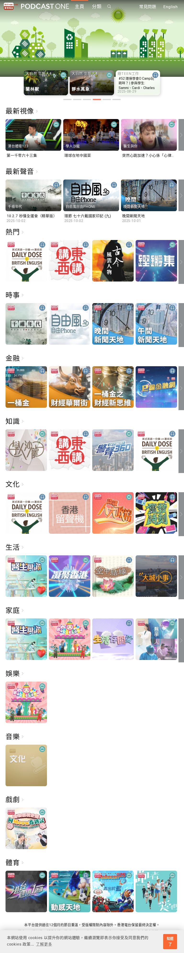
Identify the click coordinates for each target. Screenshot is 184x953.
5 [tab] (107, 99)
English (170, 6)
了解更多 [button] (44, 944)
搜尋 (109, 6)
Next (178, 48)
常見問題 (147, 6)
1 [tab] (67, 99)
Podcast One (45, 6)
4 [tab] (97, 99)
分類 (97, 6)
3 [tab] (87, 99)
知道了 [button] (170, 941)
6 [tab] (116, 99)
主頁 (79, 6)
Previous (5, 48)
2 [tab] (77, 99)
